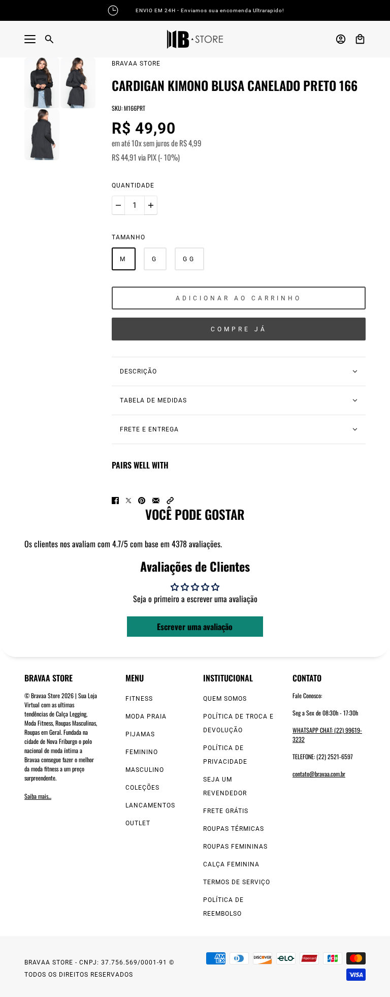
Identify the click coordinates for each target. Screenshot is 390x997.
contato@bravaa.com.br (318, 773)
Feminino (141, 752)
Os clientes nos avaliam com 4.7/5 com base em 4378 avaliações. (123, 544)
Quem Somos (225, 698)
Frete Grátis (225, 811)
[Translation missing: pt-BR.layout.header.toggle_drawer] (30, 39)
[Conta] (340, 39)
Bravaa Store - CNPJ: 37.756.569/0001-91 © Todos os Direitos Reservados (99, 968)
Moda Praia (146, 716)
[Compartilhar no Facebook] (115, 500)
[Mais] (150, 205)
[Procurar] (49, 39)
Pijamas (140, 734)
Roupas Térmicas (233, 828)
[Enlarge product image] (41, 82)
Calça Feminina (231, 864)
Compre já (239, 329)
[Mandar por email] (155, 500)
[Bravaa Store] (195, 39)
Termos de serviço (236, 882)
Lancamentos (150, 805)
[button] (170, 500)
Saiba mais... (37, 796)
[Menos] (118, 205)
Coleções (142, 787)
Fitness (139, 698)
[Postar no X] (128, 500)
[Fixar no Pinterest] (141, 500)
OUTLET (137, 823)
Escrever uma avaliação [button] (195, 626)
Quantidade (133, 185)
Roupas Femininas (235, 846)
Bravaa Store (136, 63)
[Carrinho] (360, 39)
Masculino (144, 769)
